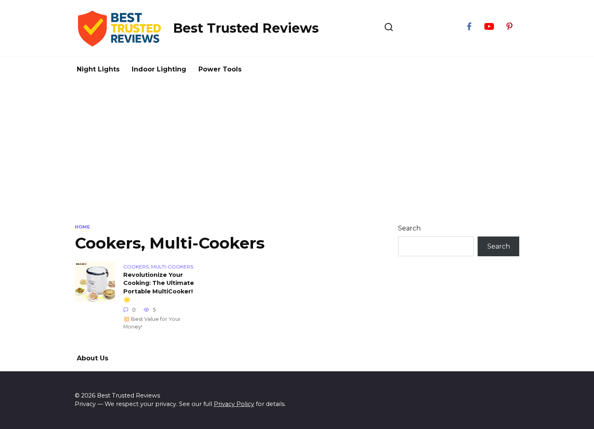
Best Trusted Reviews (246, 28)
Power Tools (220, 69)
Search (409, 228)
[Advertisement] (297, 150)
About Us (92, 358)
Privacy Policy (234, 404)
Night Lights (98, 69)
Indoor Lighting (159, 69)
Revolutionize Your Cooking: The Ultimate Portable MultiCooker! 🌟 (158, 287)
